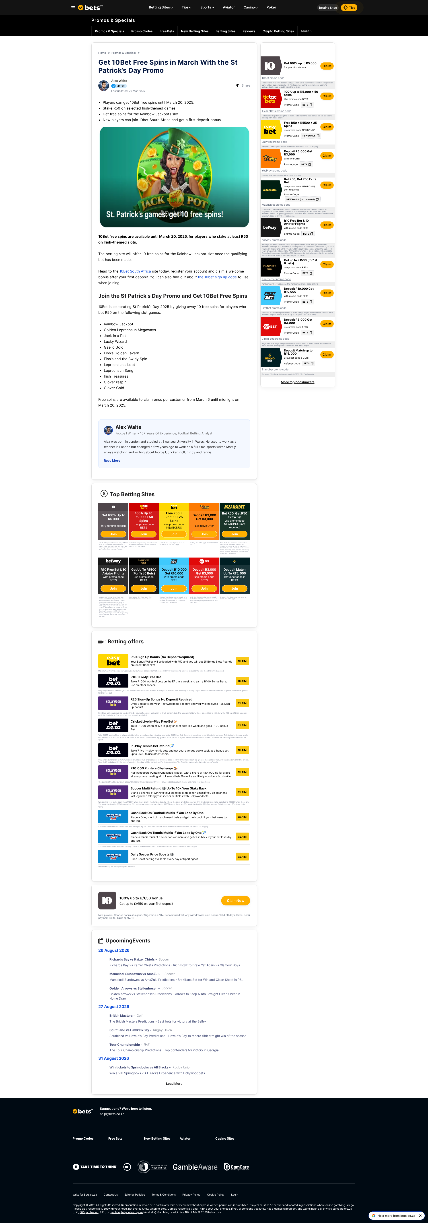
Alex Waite (119, 81)
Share (246, 85)
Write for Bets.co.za (85, 1194)
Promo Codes (83, 1138)
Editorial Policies (134, 1194)
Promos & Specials (113, 20)
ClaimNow (235, 900)
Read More (112, 460)
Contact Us (111, 1194)
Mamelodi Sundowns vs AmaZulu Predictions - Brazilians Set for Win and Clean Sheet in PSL (176, 979)
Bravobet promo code (275, 369)
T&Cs (292, 85)
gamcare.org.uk (342, 1208)
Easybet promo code (274, 141)
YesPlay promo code (274, 170)
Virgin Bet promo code (275, 338)
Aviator (185, 1138)
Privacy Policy (191, 1194)
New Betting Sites (157, 1138)
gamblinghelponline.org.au (126, 1212)
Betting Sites (328, 7)
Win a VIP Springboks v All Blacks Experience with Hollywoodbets (157, 1073)
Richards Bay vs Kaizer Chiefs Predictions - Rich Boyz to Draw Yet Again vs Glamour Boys (174, 965)
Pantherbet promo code (276, 279)
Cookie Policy (215, 1194)
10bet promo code (273, 78)
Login (234, 1194)
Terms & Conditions (164, 1194)
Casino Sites (225, 1138)
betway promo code (274, 240)
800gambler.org (89, 1212)
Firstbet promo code (274, 308)
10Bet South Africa (135, 271)
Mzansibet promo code (276, 204)
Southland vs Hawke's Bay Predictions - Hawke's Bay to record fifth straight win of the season (177, 1036)
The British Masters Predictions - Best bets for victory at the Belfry (157, 1021)
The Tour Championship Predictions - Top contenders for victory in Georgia (164, 1050)
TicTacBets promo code (276, 111)
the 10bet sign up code (217, 277)
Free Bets (115, 1138)
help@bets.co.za (112, 1114)
